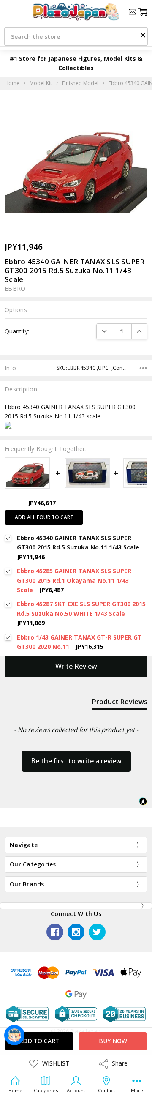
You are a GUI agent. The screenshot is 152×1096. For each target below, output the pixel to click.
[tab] (119, 703)
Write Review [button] (76, 666)
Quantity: (17, 331)
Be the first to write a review (76, 760)
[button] (143, 34)
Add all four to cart (44, 517)
